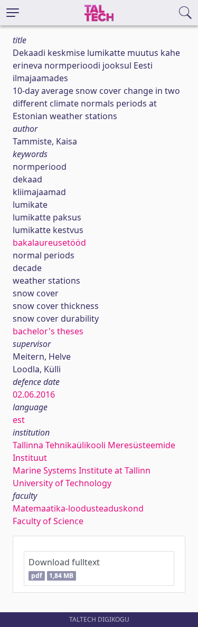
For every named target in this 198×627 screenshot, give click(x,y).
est (19, 420)
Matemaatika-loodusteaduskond (78, 508)
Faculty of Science (48, 521)
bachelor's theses (48, 331)
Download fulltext (64, 568)
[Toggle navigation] (12, 12)
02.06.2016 (34, 394)
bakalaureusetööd (49, 242)
